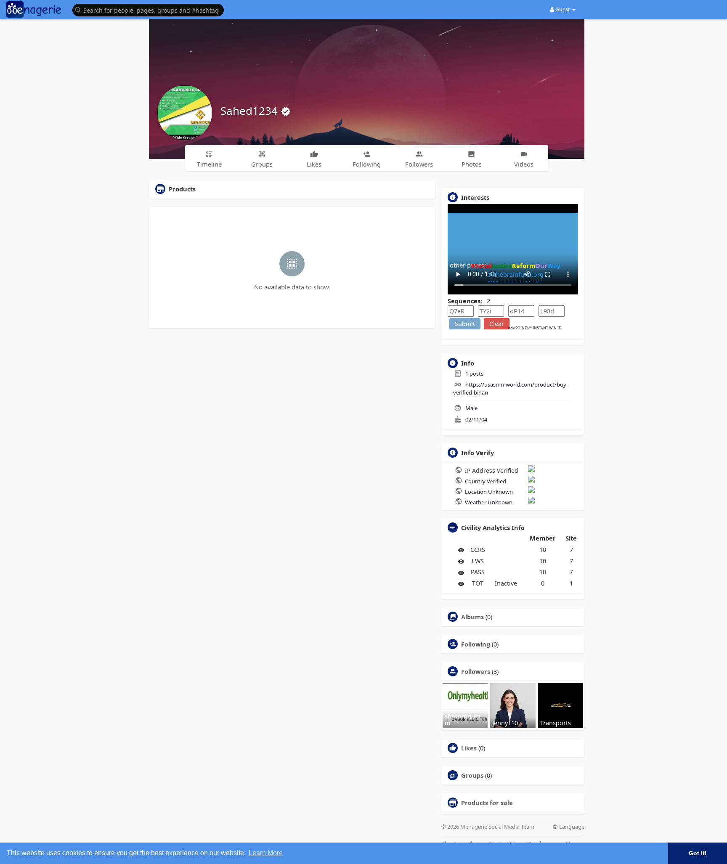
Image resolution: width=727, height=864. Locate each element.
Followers (475, 671)
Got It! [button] (698, 853)
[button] (150, 9)
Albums (472, 616)
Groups (472, 775)
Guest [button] (562, 9)
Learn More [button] (266, 852)
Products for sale (487, 802)
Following (475, 644)
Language (571, 827)
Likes (469, 748)
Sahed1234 (250, 110)
